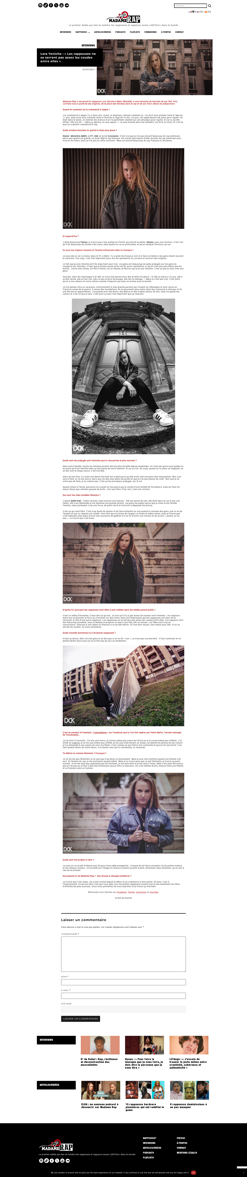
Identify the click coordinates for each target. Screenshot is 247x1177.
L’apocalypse (100, 732)
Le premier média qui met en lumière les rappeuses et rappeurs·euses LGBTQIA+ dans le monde (123, 25)
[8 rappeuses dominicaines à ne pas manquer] (189, 1090)
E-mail (66, 990)
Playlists (135, 32)
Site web (66, 1004)
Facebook (121, 892)
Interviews (65, 32)
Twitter (131, 892)
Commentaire (70, 934)
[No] (243, 1172)
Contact (179, 32)
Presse (181, 1138)
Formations (150, 32)
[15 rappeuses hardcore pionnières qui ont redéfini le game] (145, 1090)
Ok (193, 1172)
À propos (166, 32)
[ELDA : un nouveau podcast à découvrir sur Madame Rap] (100, 1090)
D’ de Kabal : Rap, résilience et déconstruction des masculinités (99, 1062)
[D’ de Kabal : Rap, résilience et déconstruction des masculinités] (100, 1045)
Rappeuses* (149, 1138)
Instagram (141, 892)
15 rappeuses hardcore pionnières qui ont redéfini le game (145, 1107)
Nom (64, 976)
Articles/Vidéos (102, 32)
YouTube (154, 892)
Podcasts (120, 32)
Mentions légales (187, 1153)
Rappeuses (81, 32)
